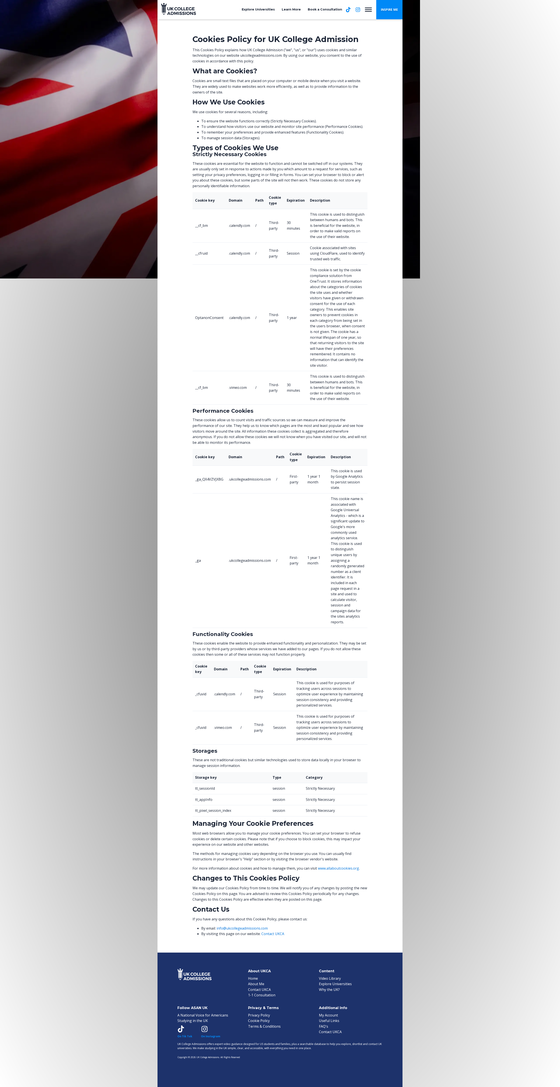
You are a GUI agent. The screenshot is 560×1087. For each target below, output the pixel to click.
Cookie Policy (259, 1020)
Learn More (291, 9)
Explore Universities (258, 9)
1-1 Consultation (261, 995)
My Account (328, 1015)
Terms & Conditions (264, 1026)
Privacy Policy (259, 1015)
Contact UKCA (272, 933)
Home (253, 978)
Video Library (330, 978)
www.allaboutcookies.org (338, 868)
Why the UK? (329, 989)
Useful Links (329, 1020)
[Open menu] (368, 9)
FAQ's (323, 1026)
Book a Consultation (325, 9)
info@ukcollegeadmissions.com (242, 928)
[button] (389, 9)
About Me (256, 983)
